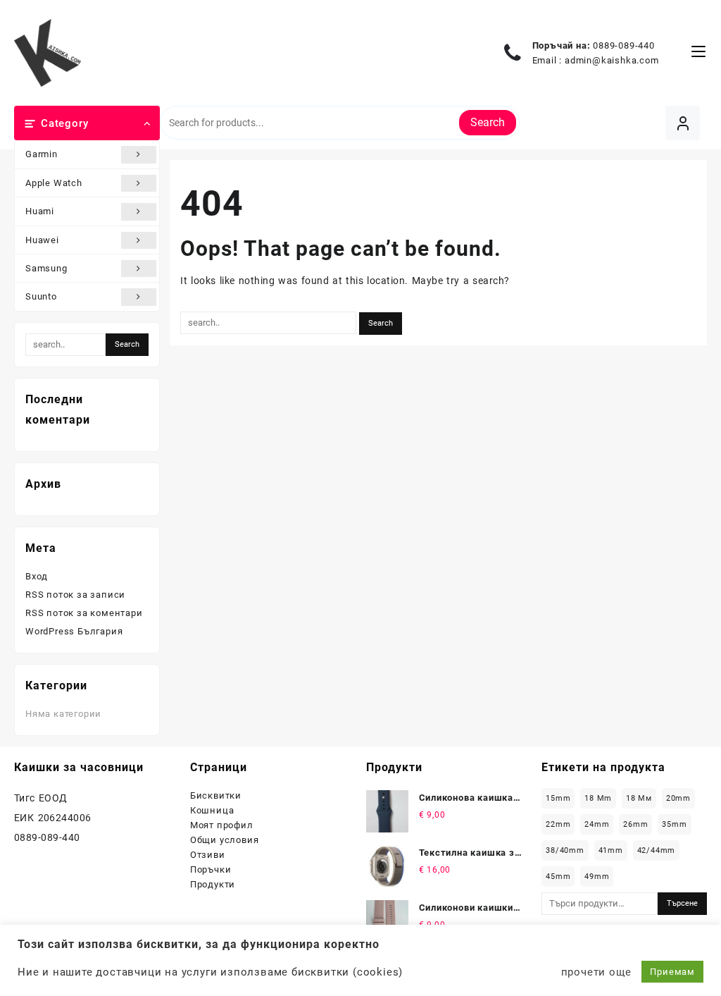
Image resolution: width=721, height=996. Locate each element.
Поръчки (211, 869)
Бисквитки (216, 795)
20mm (678, 798)
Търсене (682, 903)
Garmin (41, 154)
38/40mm (565, 850)
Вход (36, 576)
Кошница (212, 810)
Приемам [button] (672, 971)
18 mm (598, 798)
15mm (558, 798)
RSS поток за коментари (84, 613)
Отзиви (207, 854)
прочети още (596, 972)
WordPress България (74, 631)
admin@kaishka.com (612, 60)
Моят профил (221, 825)
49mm (596, 876)
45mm (558, 876)
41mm (610, 850)
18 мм (639, 798)
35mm (674, 824)
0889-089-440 (624, 45)
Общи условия (224, 840)
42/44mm (656, 850)
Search (487, 122)
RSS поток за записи (75, 594)
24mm (596, 824)
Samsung (46, 268)
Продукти (212, 884)
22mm (558, 824)
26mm (635, 824)
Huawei (42, 240)
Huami (39, 211)
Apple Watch (53, 183)
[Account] (682, 123)
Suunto (41, 296)
